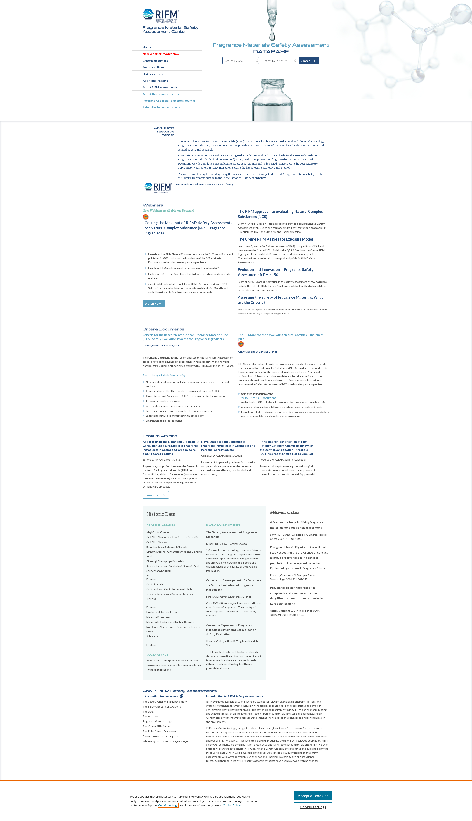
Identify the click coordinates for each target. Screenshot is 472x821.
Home (147, 47)
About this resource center (161, 94)
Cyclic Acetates (155, 584)
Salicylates (152, 636)
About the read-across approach (161, 736)
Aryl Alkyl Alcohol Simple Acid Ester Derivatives (173, 537)
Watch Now (153, 303)
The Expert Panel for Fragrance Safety (165, 701)
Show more (152, 495)
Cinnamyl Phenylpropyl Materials (165, 561)
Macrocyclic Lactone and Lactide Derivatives (171, 621)
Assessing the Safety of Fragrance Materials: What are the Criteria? (280, 300)
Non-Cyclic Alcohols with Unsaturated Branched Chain (174, 629)
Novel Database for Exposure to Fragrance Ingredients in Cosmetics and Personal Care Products (228, 445)
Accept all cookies (313, 795)
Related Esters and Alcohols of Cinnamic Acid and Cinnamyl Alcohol (172, 568)
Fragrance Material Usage (157, 721)
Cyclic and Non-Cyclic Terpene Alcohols (169, 589)
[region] (236, 800)
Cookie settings (168, 805)
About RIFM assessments (160, 87)
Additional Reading (284, 512)
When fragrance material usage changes (166, 741)
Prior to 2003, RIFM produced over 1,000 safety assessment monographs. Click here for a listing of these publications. (173, 665)
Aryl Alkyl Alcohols (157, 541)
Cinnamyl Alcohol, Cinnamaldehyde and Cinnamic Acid (174, 554)
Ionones (151, 598)
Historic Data (161, 514)
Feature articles (153, 67)
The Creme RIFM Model (156, 726)
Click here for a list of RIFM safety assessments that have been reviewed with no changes (267, 760)
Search (306, 60)
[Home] (161, 16)
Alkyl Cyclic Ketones (158, 532)
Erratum (151, 579)
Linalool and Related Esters (162, 612)
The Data (148, 711)
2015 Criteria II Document (258, 398)
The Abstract (150, 716)
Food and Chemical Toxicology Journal (169, 100)
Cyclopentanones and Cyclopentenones (169, 593)
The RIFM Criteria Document (159, 731)
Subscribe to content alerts (161, 107)
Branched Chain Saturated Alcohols (166, 546)
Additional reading (155, 80)
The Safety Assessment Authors (162, 706)
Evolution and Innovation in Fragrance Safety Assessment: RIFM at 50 (275, 272)
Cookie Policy (232, 805)
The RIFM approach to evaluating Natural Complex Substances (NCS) (280, 214)
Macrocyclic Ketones (158, 617)
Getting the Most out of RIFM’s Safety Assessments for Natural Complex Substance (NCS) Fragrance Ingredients (188, 227)
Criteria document (155, 60)
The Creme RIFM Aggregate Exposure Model (275, 239)
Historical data (153, 74)
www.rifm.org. (225, 184)
